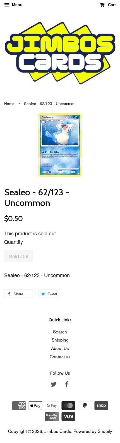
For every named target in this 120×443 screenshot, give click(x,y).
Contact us (60, 356)
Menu (17, 4)
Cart (111, 4)
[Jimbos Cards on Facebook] (67, 385)
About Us (60, 348)
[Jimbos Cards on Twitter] (54, 385)
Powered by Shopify (92, 431)
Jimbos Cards (57, 431)
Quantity (13, 241)
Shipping (60, 340)
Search (60, 331)
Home (9, 103)
